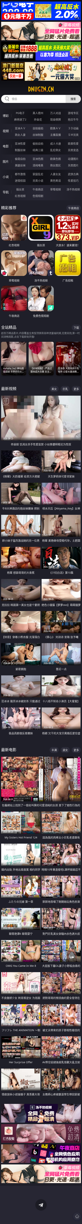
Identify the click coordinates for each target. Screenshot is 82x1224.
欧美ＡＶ (55, 128)
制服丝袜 (20, 150)
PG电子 (20, 113)
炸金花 (38, 119)
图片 (6, 161)
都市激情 (20, 174)
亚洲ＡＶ (20, 128)
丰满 (54, 750)
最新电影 (8, 749)
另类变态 (73, 150)
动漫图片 (73, 159)
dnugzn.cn (41, 89)
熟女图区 (55, 165)
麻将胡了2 (20, 119)
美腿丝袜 (20, 165)
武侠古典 (73, 174)
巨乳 (65, 389)
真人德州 (38, 113)
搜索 (73, 99)
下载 (76, 327)
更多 (76, 389)
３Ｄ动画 (73, 128)
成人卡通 (55, 143)
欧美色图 (55, 159)
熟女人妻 (20, 135)
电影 (6, 146)
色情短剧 (38, 196)
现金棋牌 (55, 119)
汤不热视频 (73, 189)
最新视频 (8, 388)
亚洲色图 (38, 159)
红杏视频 (20, 196)
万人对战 (55, 113)
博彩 (6, 116)
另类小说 (38, 180)
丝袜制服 (38, 135)
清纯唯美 (38, 165)
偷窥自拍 (20, 159)
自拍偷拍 (38, 128)
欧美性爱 (73, 143)
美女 (54, 389)
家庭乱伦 (38, 174)
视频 (6, 131)
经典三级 (38, 150)
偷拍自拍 (38, 143)
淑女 (65, 750)
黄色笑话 (55, 180)
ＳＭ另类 (73, 135)
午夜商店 (38, 189)
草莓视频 (55, 189)
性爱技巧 (73, 180)
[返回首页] (77, 1216)
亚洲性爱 (20, 143)
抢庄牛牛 (73, 119)
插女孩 (20, 189)
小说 (6, 177)
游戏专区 (73, 113)
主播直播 (55, 135)
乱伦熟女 (55, 150)
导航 (6, 192)
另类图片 (73, 165)
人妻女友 (55, 174)
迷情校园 (20, 180)
